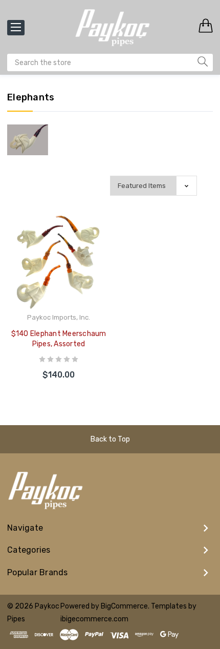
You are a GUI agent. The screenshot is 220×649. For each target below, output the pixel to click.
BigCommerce (124, 606)
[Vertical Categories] (16, 27)
